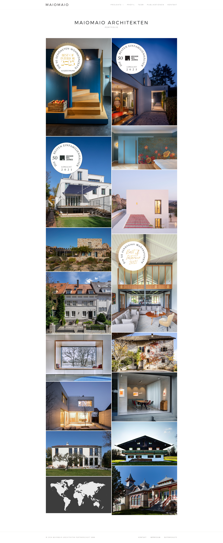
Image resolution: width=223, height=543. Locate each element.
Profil (131, 5)
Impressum (155, 537)
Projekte (116, 5)
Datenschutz (170, 537)
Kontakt (172, 5)
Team (141, 5)
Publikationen (155, 5)
